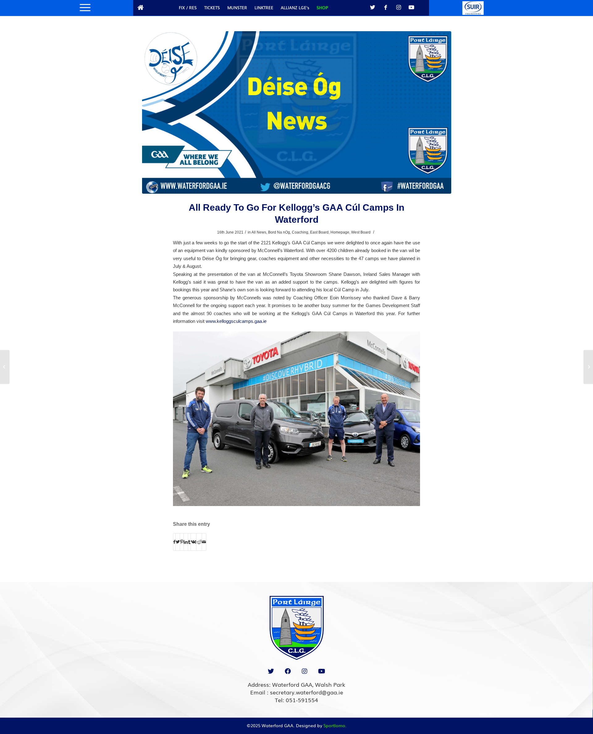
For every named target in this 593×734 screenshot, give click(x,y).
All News (258, 232)
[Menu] (83, 7)
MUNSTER (237, 8)
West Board (361, 232)
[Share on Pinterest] (181, 542)
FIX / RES (188, 8)
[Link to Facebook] (385, 7)
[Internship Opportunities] (588, 367)
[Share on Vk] (193, 542)
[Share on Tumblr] (189, 542)
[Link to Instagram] (398, 7)
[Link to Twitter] (372, 7)
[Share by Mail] (204, 542)
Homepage (339, 232)
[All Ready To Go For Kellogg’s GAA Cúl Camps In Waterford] (296, 112)
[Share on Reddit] (199, 542)
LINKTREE (263, 8)
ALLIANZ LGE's (295, 8)
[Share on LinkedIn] (186, 542)
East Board (319, 232)
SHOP (322, 8)
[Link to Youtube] (411, 7)
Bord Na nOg (279, 232)
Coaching (300, 232)
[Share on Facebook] (174, 542)
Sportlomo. (335, 725)
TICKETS (212, 8)
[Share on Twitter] (178, 542)
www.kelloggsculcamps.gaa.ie (236, 321)
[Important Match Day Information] (5, 367)
